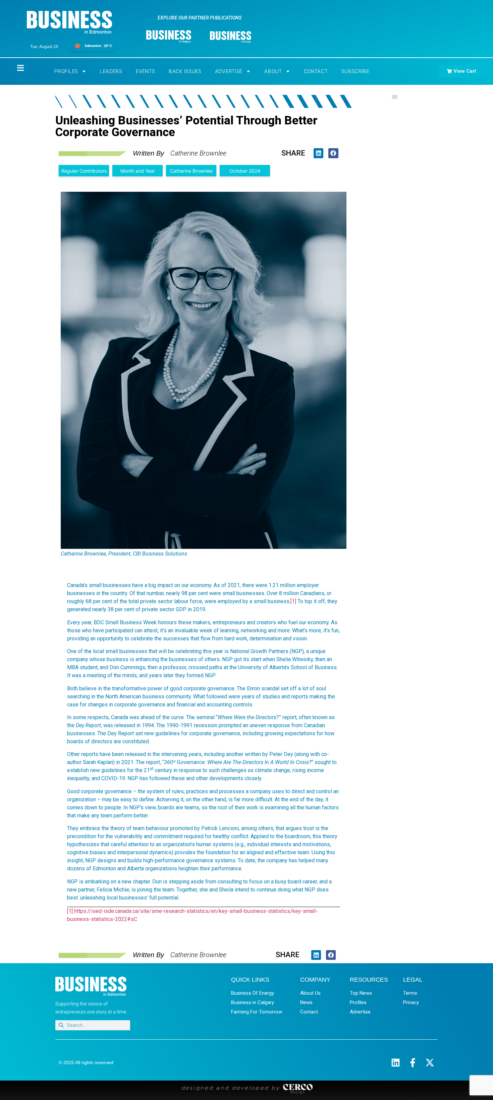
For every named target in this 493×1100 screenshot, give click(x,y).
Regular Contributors (84, 171)
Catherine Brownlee (191, 171)
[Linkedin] (395, 1062)
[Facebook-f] (412, 1062)
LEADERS (111, 71)
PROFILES (66, 71)
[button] (318, 153)
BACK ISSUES (185, 71)
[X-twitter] (429, 1062)
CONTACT (316, 71)
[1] (293, 601)
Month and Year (137, 171)
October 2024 (244, 171)
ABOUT (273, 71)
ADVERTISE (228, 71)
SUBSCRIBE (355, 71)
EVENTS (145, 71)
